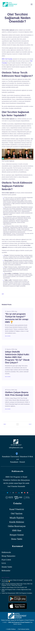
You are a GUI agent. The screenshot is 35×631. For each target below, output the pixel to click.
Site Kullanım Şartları (23, 629)
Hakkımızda (6, 552)
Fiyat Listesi (6, 560)
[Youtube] (24, 492)
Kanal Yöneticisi (16, 509)
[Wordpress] (22, 492)
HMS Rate (16, 530)
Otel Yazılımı (16, 513)
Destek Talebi (7, 567)
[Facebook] (10, 492)
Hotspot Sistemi (17, 535)
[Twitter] (7, 492)
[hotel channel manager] (27, 492)
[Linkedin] (19, 492)
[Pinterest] (16, 492)
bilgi (16, 311)
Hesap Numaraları (8, 556)
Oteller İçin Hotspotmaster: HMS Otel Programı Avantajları (17, 593)
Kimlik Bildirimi (16, 522)
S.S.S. (4, 563)
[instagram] (13, 492)
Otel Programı (15, 477)
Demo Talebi (16, 539)
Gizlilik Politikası (11, 629)
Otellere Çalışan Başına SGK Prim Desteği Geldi (14, 587)
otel (3, 294)
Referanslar (6, 571)
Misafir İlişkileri (17, 518)
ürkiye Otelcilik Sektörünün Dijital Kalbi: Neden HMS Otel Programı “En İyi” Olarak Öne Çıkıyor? (17, 357)
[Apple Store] (17, 606)
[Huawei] (17, 598)
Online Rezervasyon (16, 526)
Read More (7, 336)
